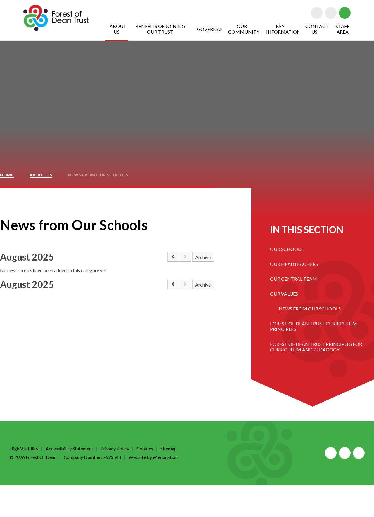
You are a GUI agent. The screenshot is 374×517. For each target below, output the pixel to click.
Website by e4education (153, 457)
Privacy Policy (115, 448)
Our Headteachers (294, 264)
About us (41, 174)
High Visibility (23, 448)
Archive (203, 257)
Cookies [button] (144, 448)
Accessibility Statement (69, 448)
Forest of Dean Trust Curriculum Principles (313, 326)
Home (7, 174)
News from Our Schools (98, 174)
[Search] (345, 13)
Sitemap (168, 448)
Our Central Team (293, 279)
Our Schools (286, 249)
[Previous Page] (173, 257)
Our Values (284, 293)
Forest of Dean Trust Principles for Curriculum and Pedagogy (316, 346)
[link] (185, 257)
